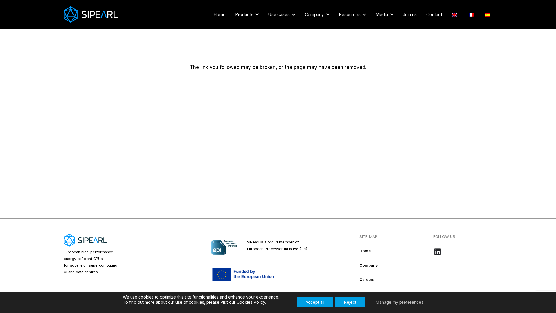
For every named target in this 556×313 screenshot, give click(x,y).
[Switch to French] (472, 14)
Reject (350, 302)
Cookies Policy (251, 302)
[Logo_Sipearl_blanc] (91, 14)
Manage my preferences (399, 302)
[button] (257, 14)
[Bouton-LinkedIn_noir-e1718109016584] (462, 251)
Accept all (315, 302)
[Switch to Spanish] (488, 14)
